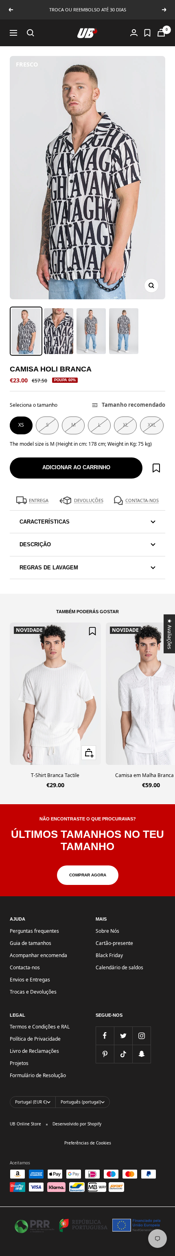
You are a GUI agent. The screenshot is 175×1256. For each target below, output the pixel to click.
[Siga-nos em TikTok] (123, 1054)
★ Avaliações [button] (169, 633)
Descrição (35, 544)
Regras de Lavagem (49, 568)
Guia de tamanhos (30, 943)
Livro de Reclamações (34, 1051)
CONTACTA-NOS (142, 500)
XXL (152, 424)
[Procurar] (30, 32)
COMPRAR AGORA (87, 875)
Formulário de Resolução (38, 1075)
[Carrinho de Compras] (161, 32)
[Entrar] (134, 32)
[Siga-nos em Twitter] (123, 1035)
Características (45, 522)
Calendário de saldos (119, 967)
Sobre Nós (107, 931)
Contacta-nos (25, 967)
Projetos (19, 1063)
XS (21, 424)
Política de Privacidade (35, 1038)
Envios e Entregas (30, 979)
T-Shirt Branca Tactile (55, 775)
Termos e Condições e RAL (40, 1026)
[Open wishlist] (147, 32)
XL (125, 424)
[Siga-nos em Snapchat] (141, 1054)
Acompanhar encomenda (38, 955)
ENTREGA (38, 500)
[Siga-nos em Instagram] (141, 1035)
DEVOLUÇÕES (88, 500)
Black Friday (109, 955)
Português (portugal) (81, 1102)
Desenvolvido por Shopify (76, 1124)
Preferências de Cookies (87, 1143)
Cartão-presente (114, 943)
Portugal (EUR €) (31, 1102)
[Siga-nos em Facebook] (105, 1035)
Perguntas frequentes (34, 931)
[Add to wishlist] (156, 468)
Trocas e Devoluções (33, 991)
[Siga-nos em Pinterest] (105, 1054)
